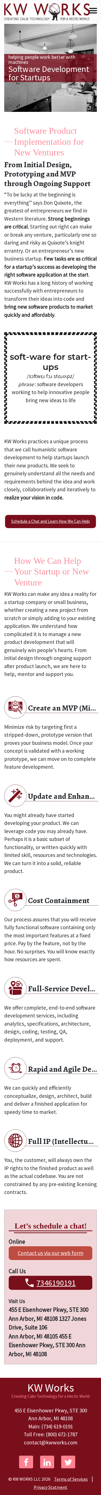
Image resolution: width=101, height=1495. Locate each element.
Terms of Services (71, 1479)
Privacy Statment (50, 1487)
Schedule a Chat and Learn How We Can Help (50, 521)
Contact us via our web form (50, 1253)
